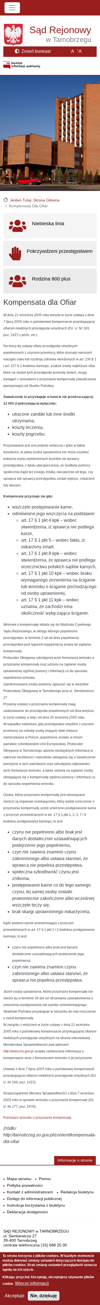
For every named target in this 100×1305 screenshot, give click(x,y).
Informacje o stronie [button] (75, 1160)
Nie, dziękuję (43, 1295)
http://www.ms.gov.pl (18, 1051)
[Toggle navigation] (12, 7)
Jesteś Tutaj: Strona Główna (34, 200)
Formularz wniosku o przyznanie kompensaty (37, 1118)
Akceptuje (14, 1295)
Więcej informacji (32, 1283)
